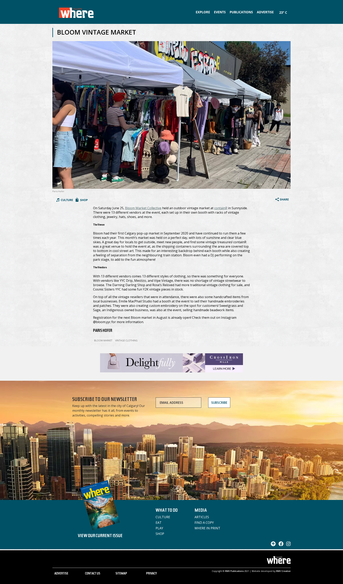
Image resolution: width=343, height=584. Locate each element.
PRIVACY (151, 574)
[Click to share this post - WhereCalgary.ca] (282, 200)
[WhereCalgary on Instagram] (287, 545)
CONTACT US (92, 574)
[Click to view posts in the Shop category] (82, 200)
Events (220, 12)
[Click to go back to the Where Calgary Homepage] (76, 12)
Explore (203, 12)
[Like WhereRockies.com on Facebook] (280, 545)
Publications (241, 12)
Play (159, 528)
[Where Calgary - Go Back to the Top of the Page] (272, 545)
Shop (160, 534)
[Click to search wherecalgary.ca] (290, 10)
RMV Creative (283, 570)
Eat (159, 522)
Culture (163, 517)
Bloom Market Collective (143, 208)
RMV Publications (234, 570)
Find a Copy (204, 522)
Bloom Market (103, 340)
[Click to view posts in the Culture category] (64, 200)
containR (220, 208)
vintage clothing (126, 340)
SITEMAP (121, 574)
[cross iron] (171, 370)
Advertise (265, 12)
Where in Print (207, 528)
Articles (202, 517)
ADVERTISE (61, 574)
